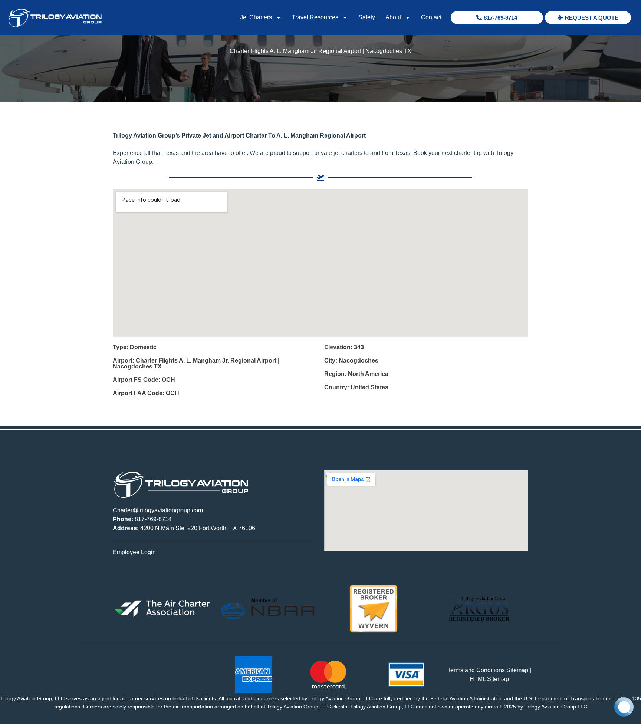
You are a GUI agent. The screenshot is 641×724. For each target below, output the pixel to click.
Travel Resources (315, 17)
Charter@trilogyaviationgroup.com (158, 510)
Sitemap (517, 670)
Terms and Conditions (476, 670)
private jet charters (338, 153)
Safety (366, 17)
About (393, 17)
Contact (431, 17)
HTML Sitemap (489, 679)
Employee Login (134, 552)
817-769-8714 (142, 519)
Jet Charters (256, 17)
